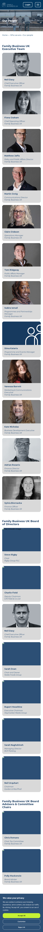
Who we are (15, 35)
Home (5, 35)
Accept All (21, 916)
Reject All (21, 927)
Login (27, 5)
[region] (21, 913)
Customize (21, 921)
